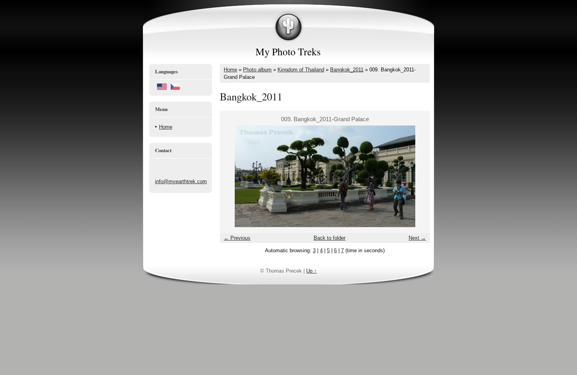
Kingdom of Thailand (301, 70)
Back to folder (329, 238)
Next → (417, 238)
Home (165, 127)
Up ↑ (311, 271)
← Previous (237, 238)
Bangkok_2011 (346, 70)
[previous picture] (232, 176)
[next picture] (417, 176)
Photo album (257, 70)
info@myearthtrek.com (181, 181)
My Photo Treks (288, 51)
